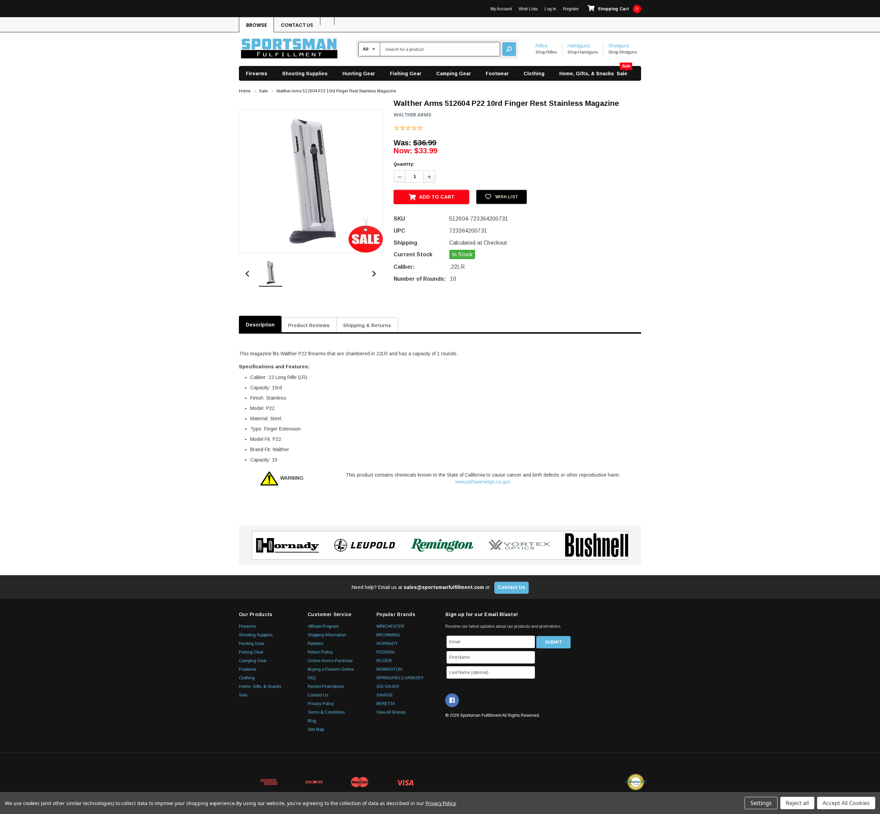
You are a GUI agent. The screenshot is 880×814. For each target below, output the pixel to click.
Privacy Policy (321, 703)
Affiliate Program (323, 626)
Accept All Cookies (846, 803)
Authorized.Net (635, 782)
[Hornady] (285, 545)
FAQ (312, 678)
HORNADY (387, 643)
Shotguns (618, 45)
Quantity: (404, 164)
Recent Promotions (326, 686)
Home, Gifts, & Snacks (586, 73)
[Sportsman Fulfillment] (289, 49)
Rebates (315, 643)
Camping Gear (453, 73)
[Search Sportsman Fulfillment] (509, 49)
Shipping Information (327, 635)
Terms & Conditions (326, 712)
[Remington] (440, 545)
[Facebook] (452, 700)
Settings (761, 803)
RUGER (384, 660)
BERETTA (385, 703)
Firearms (256, 73)
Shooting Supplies (305, 73)
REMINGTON (389, 669)
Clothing (534, 73)
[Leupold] (362, 545)
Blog (312, 720)
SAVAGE (384, 695)
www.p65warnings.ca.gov (482, 481)
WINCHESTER (390, 626)
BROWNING (388, 635)
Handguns (579, 45)
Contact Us (297, 25)
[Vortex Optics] (517, 545)
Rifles (542, 45)
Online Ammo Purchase (330, 660)
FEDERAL (386, 652)
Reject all (797, 803)
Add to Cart (436, 197)
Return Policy (320, 652)
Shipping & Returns (367, 325)
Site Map (316, 729)
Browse (256, 25)
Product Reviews (309, 325)
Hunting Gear (358, 73)
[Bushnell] (594, 545)
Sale (622, 73)
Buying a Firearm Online (331, 669)
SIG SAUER (387, 686)
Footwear (497, 73)
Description (260, 324)
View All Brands (391, 712)
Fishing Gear (405, 73)
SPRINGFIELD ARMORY (400, 678)
